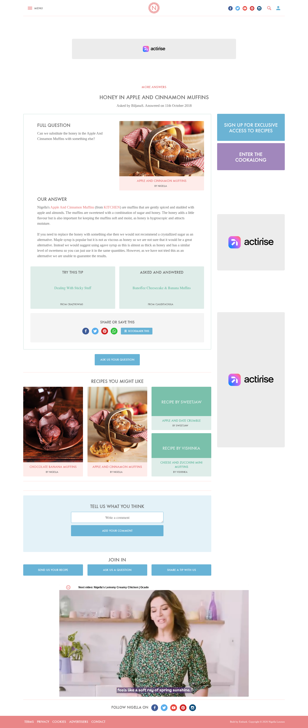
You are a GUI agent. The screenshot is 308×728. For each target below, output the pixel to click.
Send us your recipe (53, 570)
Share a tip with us (181, 570)
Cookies (59, 722)
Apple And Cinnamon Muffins (72, 207)
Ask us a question (117, 570)
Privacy (43, 722)
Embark (243, 721)
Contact (98, 722)
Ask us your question (117, 360)
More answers (154, 87)
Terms (29, 722)
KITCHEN (112, 207)
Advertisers (78, 722)
